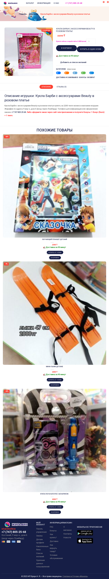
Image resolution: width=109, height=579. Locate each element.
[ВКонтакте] (59, 73)
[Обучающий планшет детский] (54, 186)
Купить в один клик (90, 49)
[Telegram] (76, 73)
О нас (56, 3)
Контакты (67, 534)
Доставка (54, 541)
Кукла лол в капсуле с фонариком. (54, 494)
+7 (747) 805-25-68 (73, 3)
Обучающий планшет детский (54, 239)
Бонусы (53, 530)
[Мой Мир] (92, 73)
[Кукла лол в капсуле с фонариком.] (54, 440)
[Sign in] (98, 3)
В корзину (66, 48)
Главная (22, 14)
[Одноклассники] (67, 73)
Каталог (30, 3)
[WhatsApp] (84, 73)
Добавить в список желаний (73, 62)
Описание (46, 87)
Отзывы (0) (61, 87)
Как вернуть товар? (53, 548)
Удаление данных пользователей (42, 563)
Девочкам (33, 14)
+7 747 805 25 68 (18, 112)
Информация (43, 3)
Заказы (39, 536)
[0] (102, 3)
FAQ (51, 527)
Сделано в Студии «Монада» (75, 576)
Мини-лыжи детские (54, 366)
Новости (67, 537)
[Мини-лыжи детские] (54, 313)
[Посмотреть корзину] (106, 3)
